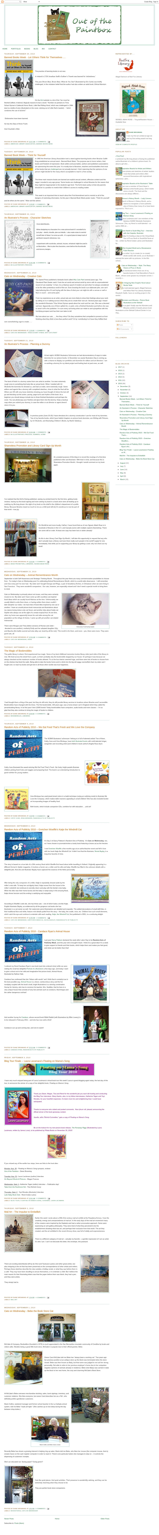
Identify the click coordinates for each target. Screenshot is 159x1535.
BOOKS (27, 49)
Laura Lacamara (57, 1200)
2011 (120, 380)
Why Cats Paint (79, 280)
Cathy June (15, 818)
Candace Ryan (16, 1049)
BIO (43, 49)
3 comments (40, 330)
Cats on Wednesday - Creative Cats (23, 276)
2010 (120, 383)
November (124, 390)
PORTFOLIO (16, 49)
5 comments (41, 1198)
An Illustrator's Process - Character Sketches (27, 217)
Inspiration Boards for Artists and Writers (136, 168)
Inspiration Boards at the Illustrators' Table (137, 183)
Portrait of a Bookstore (35, 969)
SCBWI (43, 434)
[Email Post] (49, 141)
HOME (4, 49)
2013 (120, 374)
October (123, 393)
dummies (36, 434)
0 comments (41, 141)
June (122, 469)
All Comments (123, 329)
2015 (120, 370)
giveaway (46, 1200)
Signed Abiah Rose (41, 564)
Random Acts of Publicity (44, 818)
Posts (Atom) (19, 1523)
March (122, 479)
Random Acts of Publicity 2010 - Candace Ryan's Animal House (37, 931)
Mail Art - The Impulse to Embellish (22, 1212)
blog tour (15, 1200)
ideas (30, 639)
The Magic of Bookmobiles (18, 650)
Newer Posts (9, 1519)
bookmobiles (16, 716)
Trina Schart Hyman (36, 332)
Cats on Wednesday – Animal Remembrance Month (31, 575)
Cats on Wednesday (19, 332)
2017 (120, 367)
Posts (120, 325)
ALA (41, 100)
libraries (29, 564)
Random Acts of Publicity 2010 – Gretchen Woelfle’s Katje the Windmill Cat (43, 829)
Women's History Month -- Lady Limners (136, 198)
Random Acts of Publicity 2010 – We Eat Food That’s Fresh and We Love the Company (49, 727)
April (122, 476)
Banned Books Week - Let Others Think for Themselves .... (35, 57)
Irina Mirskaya (26, 818)
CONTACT (52, 49)
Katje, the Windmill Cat (60, 914)
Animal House (26, 982)
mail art (14, 1299)
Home (57, 1519)
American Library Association (23, 144)
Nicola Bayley (99, 851)
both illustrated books (80, 741)
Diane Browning (135, 132)
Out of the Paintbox (11, 1171)
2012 (120, 377)
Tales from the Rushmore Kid (15, 1187)
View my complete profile (126, 144)
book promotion (18, 564)
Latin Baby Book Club (12, 1195)
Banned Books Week (44, 144)
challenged (55, 169)
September (124, 396)
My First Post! (119, 156)
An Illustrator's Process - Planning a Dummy (27, 344)
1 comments (41, 432)
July (121, 466)
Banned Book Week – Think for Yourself (25, 155)
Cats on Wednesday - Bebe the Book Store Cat (28, 1311)
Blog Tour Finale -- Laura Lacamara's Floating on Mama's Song (37, 1061)
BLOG (36, 49)
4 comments (40, 1297)
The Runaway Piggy (79, 1128)
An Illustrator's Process (21, 265)
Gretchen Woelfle (55, 849)
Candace (25, 1017)
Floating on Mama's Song (30, 1200)
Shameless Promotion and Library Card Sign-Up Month (32, 445)
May (122, 473)
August (123, 463)
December (124, 386)
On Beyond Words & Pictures (15, 1179)
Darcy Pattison (57, 940)
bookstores (16, 1511)
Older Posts (105, 1519)
